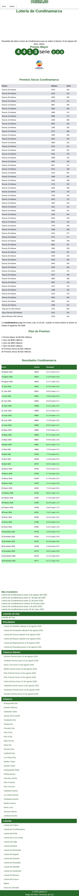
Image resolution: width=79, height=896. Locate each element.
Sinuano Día (9, 749)
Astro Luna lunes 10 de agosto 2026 (19, 665)
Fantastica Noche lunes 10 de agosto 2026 (22, 690)
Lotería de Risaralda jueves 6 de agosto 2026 (23, 647)
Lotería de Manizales (12, 850)
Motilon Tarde (9, 762)
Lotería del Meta (10, 846)
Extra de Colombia (11, 888)
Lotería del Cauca (11, 879)
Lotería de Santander (12, 871)
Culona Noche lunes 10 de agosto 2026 (20, 681)
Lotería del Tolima (11, 825)
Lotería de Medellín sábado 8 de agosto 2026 (22, 626)
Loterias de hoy (8, 617)
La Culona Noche (11, 795)
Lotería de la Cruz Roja (13, 838)
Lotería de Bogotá (11, 854)
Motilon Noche (10, 803)
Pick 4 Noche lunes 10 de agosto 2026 (20, 677)
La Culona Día (10, 757)
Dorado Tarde (9, 766)
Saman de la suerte (12, 716)
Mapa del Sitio (31, 894)
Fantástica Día (10, 720)
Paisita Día (8, 724)
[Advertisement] (39, 26)
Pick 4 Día (8, 732)
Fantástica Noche (11, 799)
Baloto (12, 6)
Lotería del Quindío (12, 858)
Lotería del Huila (10, 833)
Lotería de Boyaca (11, 875)
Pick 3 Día (8, 737)
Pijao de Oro (9, 741)
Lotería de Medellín (12, 867)
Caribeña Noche (10, 816)
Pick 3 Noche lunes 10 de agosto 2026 (20, 673)
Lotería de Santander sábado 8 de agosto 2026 (23, 630)
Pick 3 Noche (9, 787)
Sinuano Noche (10, 812)
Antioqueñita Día (11, 703)
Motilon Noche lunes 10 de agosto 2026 (20, 669)
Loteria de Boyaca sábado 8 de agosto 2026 (22, 639)
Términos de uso (46, 894)
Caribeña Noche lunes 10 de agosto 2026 (21, 661)
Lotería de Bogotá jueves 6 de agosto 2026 (22, 643)
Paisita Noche (9, 774)
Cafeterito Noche (11, 791)
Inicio (4, 6)
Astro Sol (7, 745)
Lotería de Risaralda (12, 863)
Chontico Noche (10, 778)
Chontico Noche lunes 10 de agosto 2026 (21, 694)
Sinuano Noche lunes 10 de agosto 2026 (21, 656)
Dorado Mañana (10, 707)
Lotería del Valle (10, 842)
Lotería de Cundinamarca (14, 829)
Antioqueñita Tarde (11, 770)
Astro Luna (8, 807)
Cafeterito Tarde (10, 712)
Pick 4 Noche (9, 782)
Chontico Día (9, 728)
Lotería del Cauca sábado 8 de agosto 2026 (22, 635)
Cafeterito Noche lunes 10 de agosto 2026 (21, 686)
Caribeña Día (9, 753)
